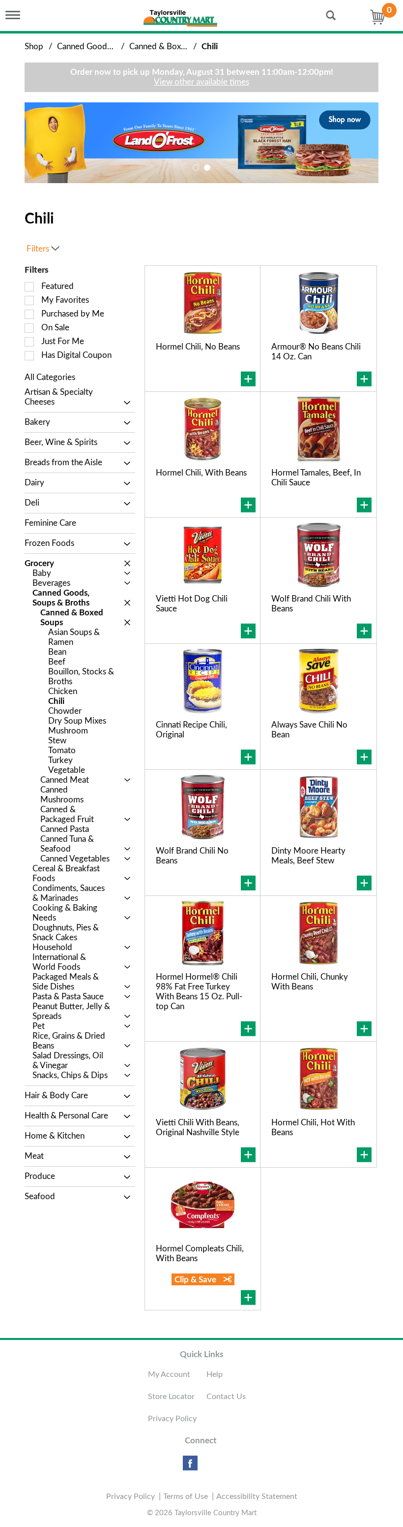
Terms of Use (185, 1496)
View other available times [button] (201, 82)
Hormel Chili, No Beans (198, 347)
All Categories (50, 377)
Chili (210, 46)
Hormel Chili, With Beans (201, 473)
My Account (169, 1374)
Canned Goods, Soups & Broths (114, 46)
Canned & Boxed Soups (171, 46)
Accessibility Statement (256, 1496)
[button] (201, 142)
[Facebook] (190, 1467)
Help (214, 1374)
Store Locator (171, 1396)
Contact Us (226, 1396)
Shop (34, 46)
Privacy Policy (172, 1419)
